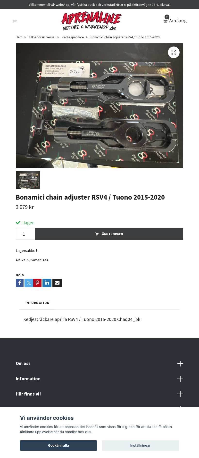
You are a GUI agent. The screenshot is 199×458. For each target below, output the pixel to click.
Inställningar (140, 445)
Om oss (23, 363)
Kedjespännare (73, 37)
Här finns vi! (28, 394)
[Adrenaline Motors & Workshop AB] (91, 21)
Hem (19, 37)
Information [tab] (37, 303)
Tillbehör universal (42, 37)
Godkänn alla (58, 445)
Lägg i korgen (111, 234)
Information (28, 378)
